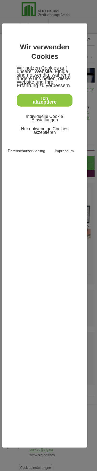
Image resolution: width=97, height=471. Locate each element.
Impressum (64, 151)
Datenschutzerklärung (26, 151)
